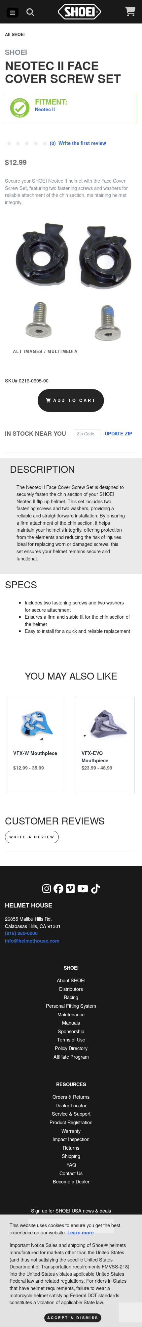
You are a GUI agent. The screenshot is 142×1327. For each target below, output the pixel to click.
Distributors (71, 988)
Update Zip (118, 433)
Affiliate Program (71, 1056)
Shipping (71, 1155)
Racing (71, 997)
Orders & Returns (71, 1096)
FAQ (71, 1164)
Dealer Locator (71, 1105)
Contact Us (71, 1173)
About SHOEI (71, 980)
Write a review (31, 836)
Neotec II (45, 109)
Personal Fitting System (71, 1005)
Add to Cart (74, 400)
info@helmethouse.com (32, 940)
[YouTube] (83, 888)
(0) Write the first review (77, 143)
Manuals (71, 1022)
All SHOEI (15, 34)
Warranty (71, 1130)
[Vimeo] (70, 888)
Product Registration (71, 1122)
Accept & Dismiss (73, 1317)
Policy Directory (71, 1047)
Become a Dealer (71, 1181)
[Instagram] (46, 888)
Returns (71, 1147)
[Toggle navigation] (12, 13)
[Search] (30, 12)
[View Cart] (130, 12)
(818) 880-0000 (21, 933)
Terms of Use (71, 1039)
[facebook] (58, 888)
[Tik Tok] (95, 888)
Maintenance (71, 1014)
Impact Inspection (71, 1138)
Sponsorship (71, 1031)
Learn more (80, 1232)
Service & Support (71, 1113)
